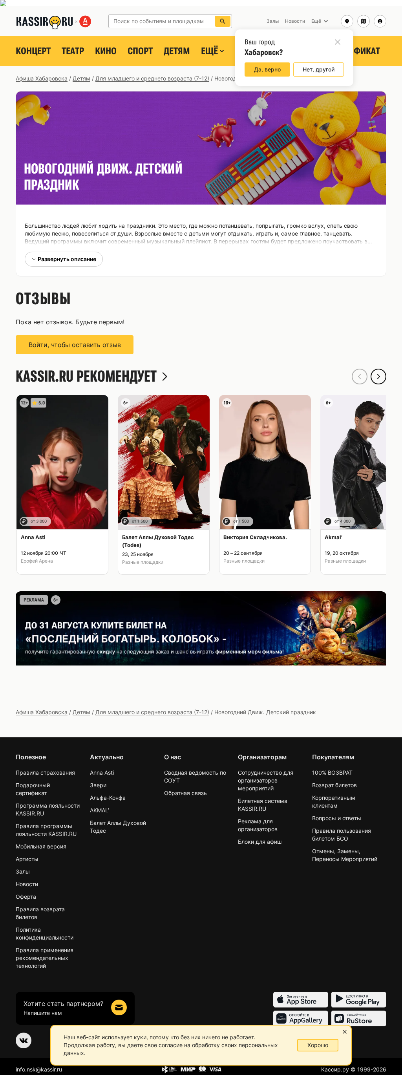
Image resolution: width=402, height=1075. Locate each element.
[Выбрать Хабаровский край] (363, 21)
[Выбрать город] (347, 21)
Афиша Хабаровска (42, 78)
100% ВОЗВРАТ (332, 772)
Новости (27, 884)
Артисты (27, 859)
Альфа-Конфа (108, 797)
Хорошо (317, 1045)
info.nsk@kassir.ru (39, 1069)
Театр (73, 51)
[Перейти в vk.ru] (23, 1040)
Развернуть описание (67, 259)
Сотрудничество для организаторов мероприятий (265, 780)
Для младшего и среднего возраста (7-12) (152, 78)
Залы (23, 871)
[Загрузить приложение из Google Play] (358, 999)
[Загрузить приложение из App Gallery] (300, 1018)
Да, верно (267, 69)
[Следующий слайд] (378, 376)
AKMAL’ (99, 810)
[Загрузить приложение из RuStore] (358, 1018)
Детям (177, 51)
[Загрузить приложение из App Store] (300, 999)
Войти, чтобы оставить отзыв (75, 345)
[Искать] (222, 21)
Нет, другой (318, 69)
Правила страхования (45, 772)
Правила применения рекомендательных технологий (44, 958)
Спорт (140, 51)
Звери (98, 785)
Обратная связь (185, 793)
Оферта (26, 896)
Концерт (33, 51)
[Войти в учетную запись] (380, 21)
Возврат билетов (334, 785)
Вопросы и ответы (336, 818)
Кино (106, 51)
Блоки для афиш (259, 841)
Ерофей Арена (37, 561)
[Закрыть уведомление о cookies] (344, 1032)
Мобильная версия (41, 846)
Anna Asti (102, 772)
